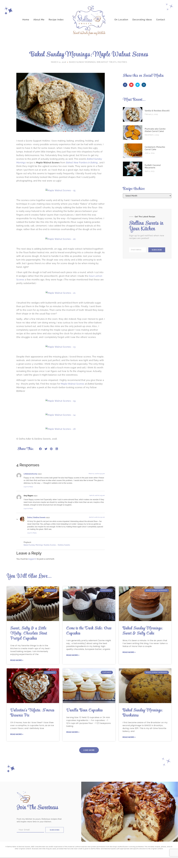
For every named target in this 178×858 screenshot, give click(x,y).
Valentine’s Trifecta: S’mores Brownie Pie (32, 713)
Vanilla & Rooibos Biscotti (157, 111)
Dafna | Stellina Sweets (36, 517)
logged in (32, 559)
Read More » (16, 660)
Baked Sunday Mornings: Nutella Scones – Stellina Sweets (47, 545)
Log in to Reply (28, 487)
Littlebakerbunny (30, 474)
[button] (41, 449)
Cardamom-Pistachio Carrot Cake (155, 148)
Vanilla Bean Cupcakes (84, 710)
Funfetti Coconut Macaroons (153, 166)
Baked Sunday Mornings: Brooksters (143, 713)
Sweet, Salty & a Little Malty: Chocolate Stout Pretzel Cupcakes (28, 633)
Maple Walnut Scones (72, 383)
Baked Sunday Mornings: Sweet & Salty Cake (143, 631)
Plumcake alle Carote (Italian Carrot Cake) (155, 130)
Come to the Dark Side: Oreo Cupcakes (89, 631)
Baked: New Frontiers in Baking (82, 162)
